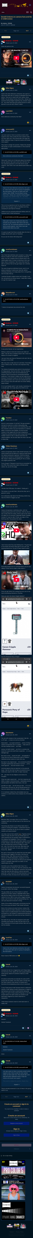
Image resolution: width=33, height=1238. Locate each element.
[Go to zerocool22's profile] (3, 130)
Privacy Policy (20, 1232)
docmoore (9, 732)
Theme (11, 1232)
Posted (11, 43)
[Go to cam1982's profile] (3, 112)
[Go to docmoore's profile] (3, 733)
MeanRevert (10, 292)
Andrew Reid (23, 1041)
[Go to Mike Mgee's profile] (3, 89)
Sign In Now (16, 1135)
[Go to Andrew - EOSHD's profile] (3, 42)
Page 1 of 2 (16, 30)
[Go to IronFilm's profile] (3, 938)
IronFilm (9, 937)
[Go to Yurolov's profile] (3, 419)
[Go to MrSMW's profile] (3, 882)
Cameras (12, 25)
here (20, 834)
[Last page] (31, 31)
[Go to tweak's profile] (3, 965)
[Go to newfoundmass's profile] (3, 250)
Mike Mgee (10, 88)
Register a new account (16, 1123)
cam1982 (9, 111)
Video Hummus (11, 446)
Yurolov (9, 418)
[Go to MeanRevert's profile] (3, 293)
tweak (8, 964)
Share (17, 1145)
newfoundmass (11, 249)
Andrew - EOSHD (7, 23)
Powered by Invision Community (16, 1235)
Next (27, 30)
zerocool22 (10, 129)
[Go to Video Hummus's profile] (3, 447)
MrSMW (9, 881)
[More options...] (30, 42)
